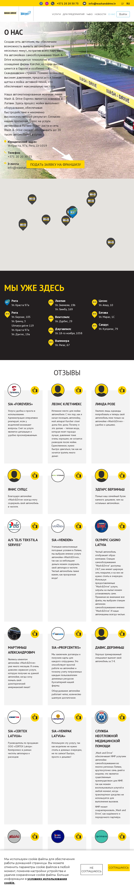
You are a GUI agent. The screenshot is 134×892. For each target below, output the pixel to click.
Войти (123, 14)
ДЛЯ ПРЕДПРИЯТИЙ (73, 14)
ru (128, 3)
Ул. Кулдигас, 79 (108, 329)
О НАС (111, 14)
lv (122, 3)
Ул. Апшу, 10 (106, 305)
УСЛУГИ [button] (56, 14)
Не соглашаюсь (91, 869)
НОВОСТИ (100, 14)
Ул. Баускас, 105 (21, 317)
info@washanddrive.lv (102, 3)
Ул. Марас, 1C (107, 317)
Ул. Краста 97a (20, 305)
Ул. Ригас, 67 (62, 345)
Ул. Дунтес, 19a (21, 334)
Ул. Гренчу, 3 (19, 321)
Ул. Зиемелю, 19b (65, 305)
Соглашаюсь (119, 867)
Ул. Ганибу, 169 (64, 309)
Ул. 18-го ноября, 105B (68, 333)
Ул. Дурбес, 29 (63, 321)
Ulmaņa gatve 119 (23, 325)
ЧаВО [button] (90, 14)
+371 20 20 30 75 (67, 3)
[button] (23, 226)
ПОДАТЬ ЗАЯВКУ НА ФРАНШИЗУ (55, 164)
